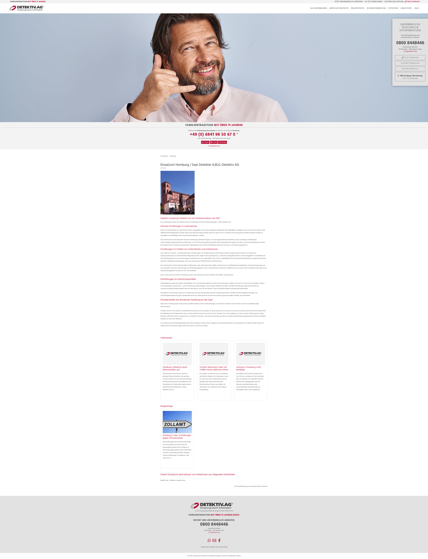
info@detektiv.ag (410, 51)
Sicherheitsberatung (376, 9)
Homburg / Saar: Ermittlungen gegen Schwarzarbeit (177, 437)
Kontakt (189, 556)
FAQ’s (416, 9)
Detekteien (393, 9)
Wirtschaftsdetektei (338, 9)
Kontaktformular (410, 63)
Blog (219, 556)
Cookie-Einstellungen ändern (231, 556)
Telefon (206, 142)
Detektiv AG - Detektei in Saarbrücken (172, 480)
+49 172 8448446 (411, 77)
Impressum (197, 556)
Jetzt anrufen (411, 57)
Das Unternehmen (318, 9)
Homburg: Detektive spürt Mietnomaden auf (175, 368)
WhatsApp (222, 142)
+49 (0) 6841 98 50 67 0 (212, 134)
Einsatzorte (406, 9)
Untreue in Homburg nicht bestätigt (248, 368)
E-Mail (215, 142)
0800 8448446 (413, 1)
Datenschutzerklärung (209, 556)
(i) (226, 547)
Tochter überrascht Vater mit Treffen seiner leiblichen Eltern (214, 368)
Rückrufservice (410, 68)
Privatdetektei (357, 9)
